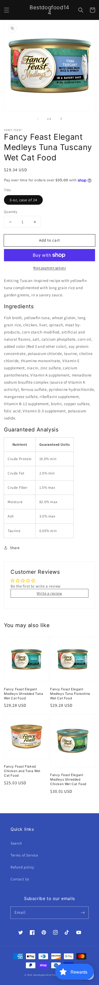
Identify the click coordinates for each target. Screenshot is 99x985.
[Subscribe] (82, 912)
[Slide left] (38, 119)
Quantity (10, 211)
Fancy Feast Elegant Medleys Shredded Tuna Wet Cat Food (23, 693)
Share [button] (15, 547)
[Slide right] (61, 119)
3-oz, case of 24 (23, 200)
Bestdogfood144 (42, 974)
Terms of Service (24, 855)
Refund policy (22, 867)
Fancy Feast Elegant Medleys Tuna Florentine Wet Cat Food (70, 693)
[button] (6, 10)
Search (16, 843)
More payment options (49, 268)
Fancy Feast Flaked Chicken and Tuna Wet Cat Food (22, 770)
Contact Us (20, 879)
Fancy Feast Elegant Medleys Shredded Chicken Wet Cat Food (68, 779)
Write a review (49, 593)
